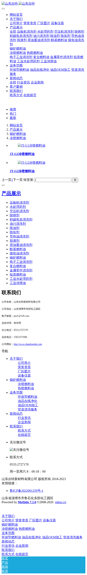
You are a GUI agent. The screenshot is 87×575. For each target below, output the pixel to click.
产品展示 (16, 129)
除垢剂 (14, 232)
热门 (13, 113)
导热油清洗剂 (19, 236)
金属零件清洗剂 (21, 270)
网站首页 (16, 14)
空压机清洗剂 (19, 211)
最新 (13, 118)
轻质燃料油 (18, 274)
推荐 (13, 109)
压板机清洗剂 (19, 202)
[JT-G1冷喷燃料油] (31, 145)
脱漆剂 (14, 240)
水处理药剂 (18, 206)
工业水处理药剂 (21, 278)
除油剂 (14, 228)
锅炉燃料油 (18, 133)
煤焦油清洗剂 (19, 253)
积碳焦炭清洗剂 (21, 219)
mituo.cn (60, 502)
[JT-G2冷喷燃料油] (31, 162)
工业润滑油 (18, 283)
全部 (13, 31)
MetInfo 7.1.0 (27, 502)
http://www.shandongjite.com (28, 344)
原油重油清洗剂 (21, 245)
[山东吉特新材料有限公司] (43, 4)
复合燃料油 (18, 266)
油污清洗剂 (18, 223)
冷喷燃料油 (18, 138)
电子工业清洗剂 (21, 262)
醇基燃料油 (18, 249)
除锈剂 (14, 215)
